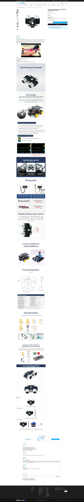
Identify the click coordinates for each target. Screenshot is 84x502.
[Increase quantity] (51, 22)
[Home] (16, 7)
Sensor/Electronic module (21, 7)
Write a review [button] (55, 439)
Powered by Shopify (65, 500)
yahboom (51, 13)
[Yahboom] (21, 3)
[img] (24, 444)
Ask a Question (58, 476)
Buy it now (57, 24)
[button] (31, 36)
